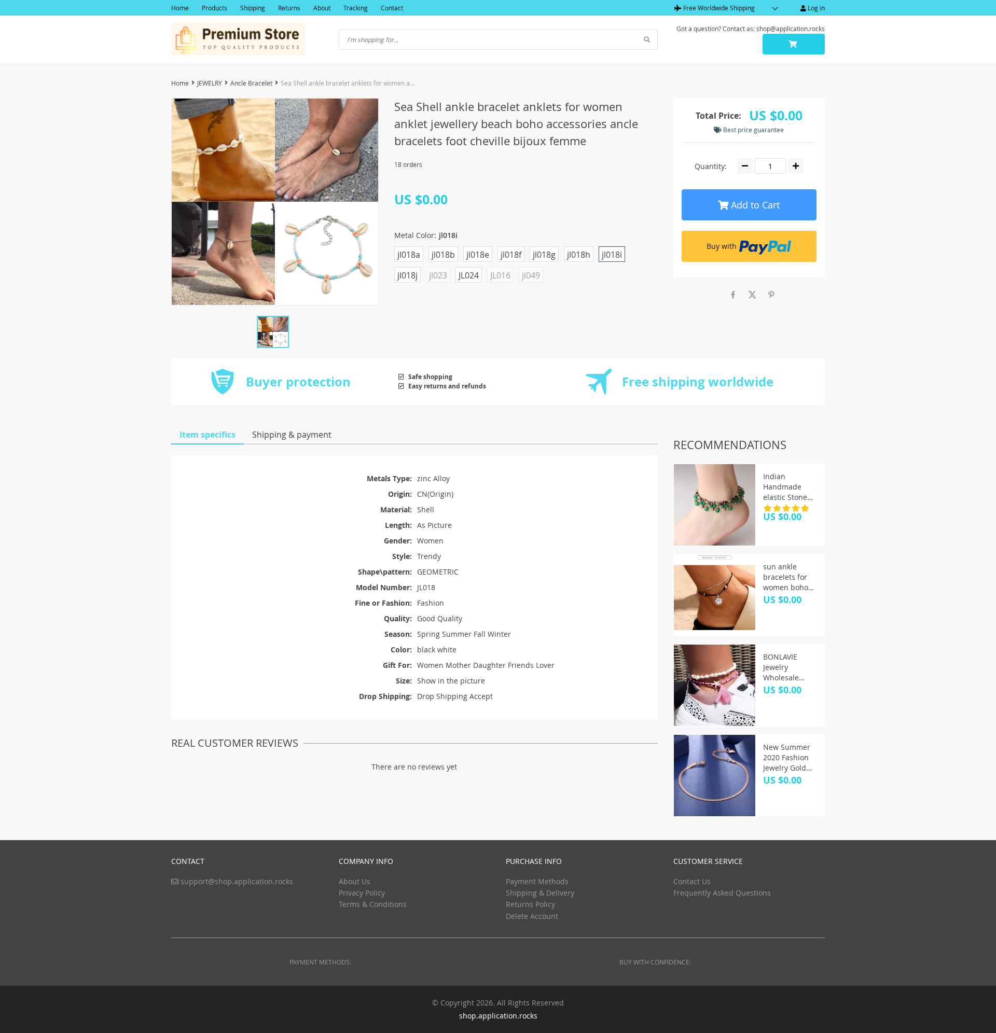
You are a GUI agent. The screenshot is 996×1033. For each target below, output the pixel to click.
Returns (289, 8)
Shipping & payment (291, 434)
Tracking (355, 8)
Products (214, 8)
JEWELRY (209, 83)
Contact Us (692, 881)
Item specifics (207, 434)
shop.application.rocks (498, 1016)
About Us (354, 881)
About (321, 8)
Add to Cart (754, 205)
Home (180, 8)
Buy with (722, 246)
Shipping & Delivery (540, 893)
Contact (392, 8)
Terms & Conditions (373, 904)
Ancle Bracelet (251, 83)
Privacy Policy (362, 893)
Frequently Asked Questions (722, 893)
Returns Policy (530, 904)
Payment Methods (537, 881)
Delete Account (532, 916)
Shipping (252, 8)
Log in (815, 8)
